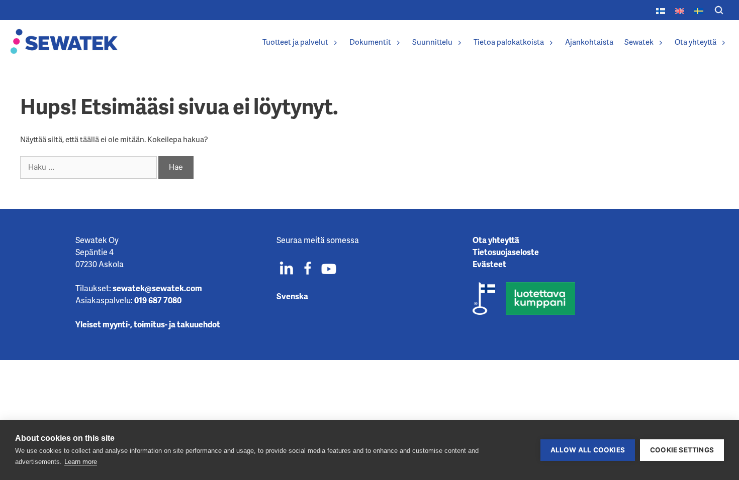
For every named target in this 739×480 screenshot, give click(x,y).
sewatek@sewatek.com (157, 288)
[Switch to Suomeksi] (660, 10)
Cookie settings (682, 450)
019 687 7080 (157, 300)
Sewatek (639, 41)
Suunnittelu (432, 41)
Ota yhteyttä (695, 41)
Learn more (80, 461)
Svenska (292, 296)
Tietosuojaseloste (506, 252)
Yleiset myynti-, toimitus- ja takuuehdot (147, 324)
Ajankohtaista (589, 41)
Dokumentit (370, 41)
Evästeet (489, 264)
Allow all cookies (587, 450)
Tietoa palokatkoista (509, 41)
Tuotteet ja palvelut (295, 41)
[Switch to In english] (679, 10)
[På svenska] (698, 10)
